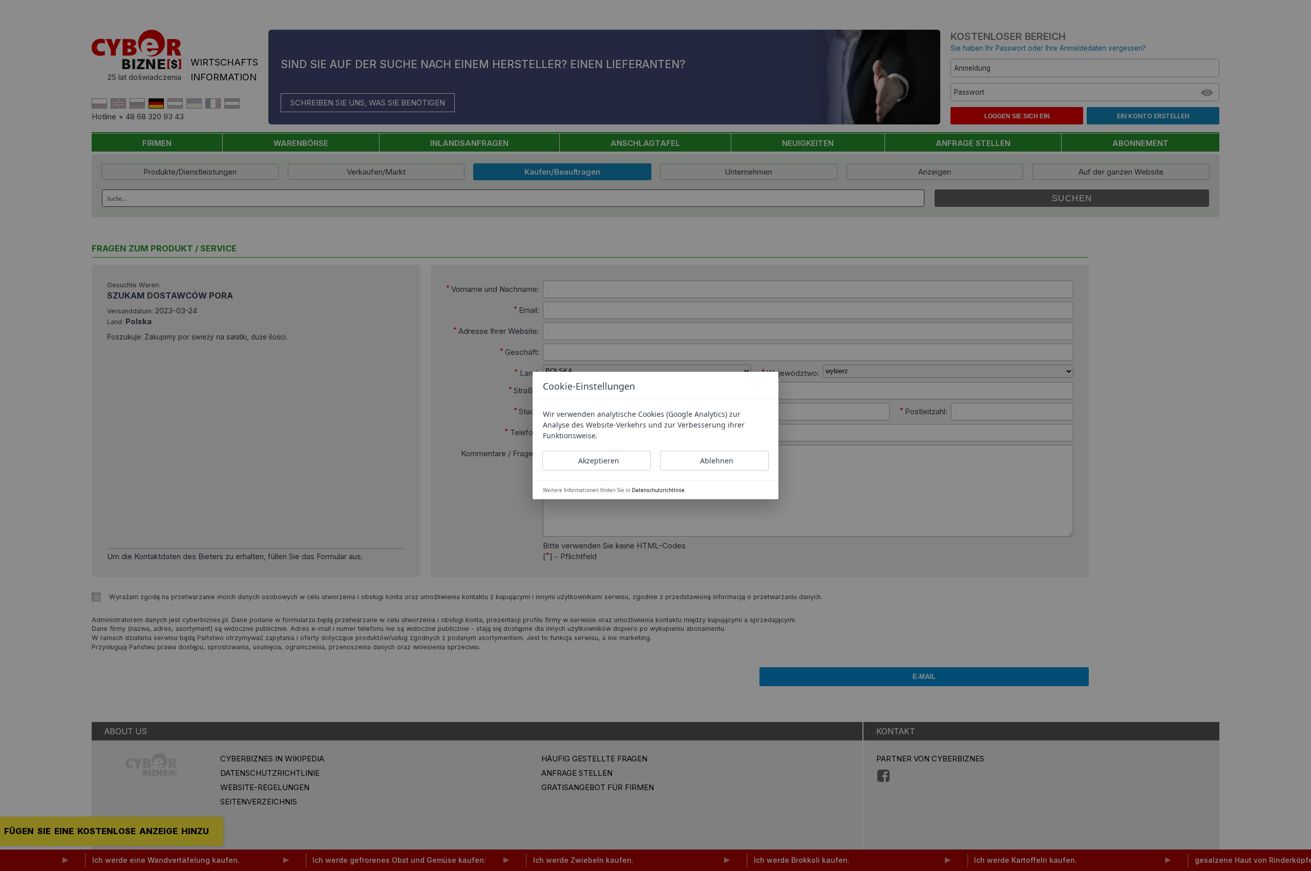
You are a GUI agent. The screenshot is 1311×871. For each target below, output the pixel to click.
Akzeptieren (598, 460)
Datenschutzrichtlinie (658, 490)
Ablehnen (716, 460)
